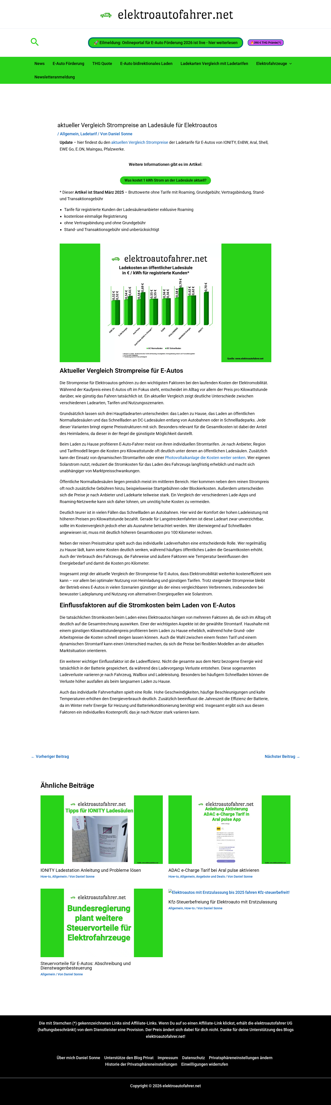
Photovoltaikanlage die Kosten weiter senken (204, 457)
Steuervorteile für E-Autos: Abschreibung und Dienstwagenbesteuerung (86, 966)
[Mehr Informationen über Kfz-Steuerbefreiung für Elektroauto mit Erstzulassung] (229, 892)
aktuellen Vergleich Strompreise (139, 142)
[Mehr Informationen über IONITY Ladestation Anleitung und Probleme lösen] (102, 829)
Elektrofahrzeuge (271, 63)
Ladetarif (88, 133)
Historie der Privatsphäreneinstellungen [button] (141, 1064)
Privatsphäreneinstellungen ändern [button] (240, 1057)
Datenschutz (193, 1057)
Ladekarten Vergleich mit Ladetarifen (214, 63)
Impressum (168, 1057)
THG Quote (102, 63)
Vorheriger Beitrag (50, 756)
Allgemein (69, 133)
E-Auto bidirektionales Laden (146, 63)
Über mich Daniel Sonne (78, 1057)
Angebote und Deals (210, 876)
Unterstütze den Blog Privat (129, 1057)
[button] (34, 43)
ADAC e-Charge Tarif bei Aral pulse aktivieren (214, 870)
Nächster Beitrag (282, 756)
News (39, 63)
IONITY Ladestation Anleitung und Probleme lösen (91, 870)
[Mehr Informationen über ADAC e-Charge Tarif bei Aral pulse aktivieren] (229, 829)
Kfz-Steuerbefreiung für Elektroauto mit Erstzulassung (222, 902)
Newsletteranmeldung (54, 77)
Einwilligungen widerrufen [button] (204, 1064)
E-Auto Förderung (68, 63)
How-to (46, 876)
